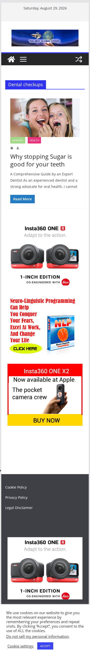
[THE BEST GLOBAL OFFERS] (11, 59)
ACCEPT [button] (45, 646)
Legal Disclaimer (19, 507)
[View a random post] (79, 59)
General (17, 140)
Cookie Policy (16, 487)
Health (34, 140)
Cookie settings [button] (21, 646)
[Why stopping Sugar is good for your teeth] (45, 117)
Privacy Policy (16, 497)
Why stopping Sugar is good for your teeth (41, 160)
